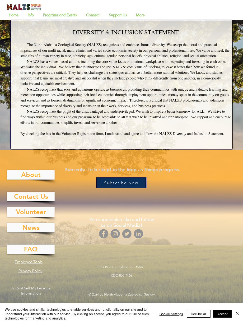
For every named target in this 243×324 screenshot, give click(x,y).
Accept (222, 313)
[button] (32, 15)
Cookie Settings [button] (171, 313)
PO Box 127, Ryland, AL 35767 (121, 267)
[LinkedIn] (138, 233)
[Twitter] (126, 233)
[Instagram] (115, 233)
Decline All (198, 313)
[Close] (237, 313)
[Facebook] (103, 233)
